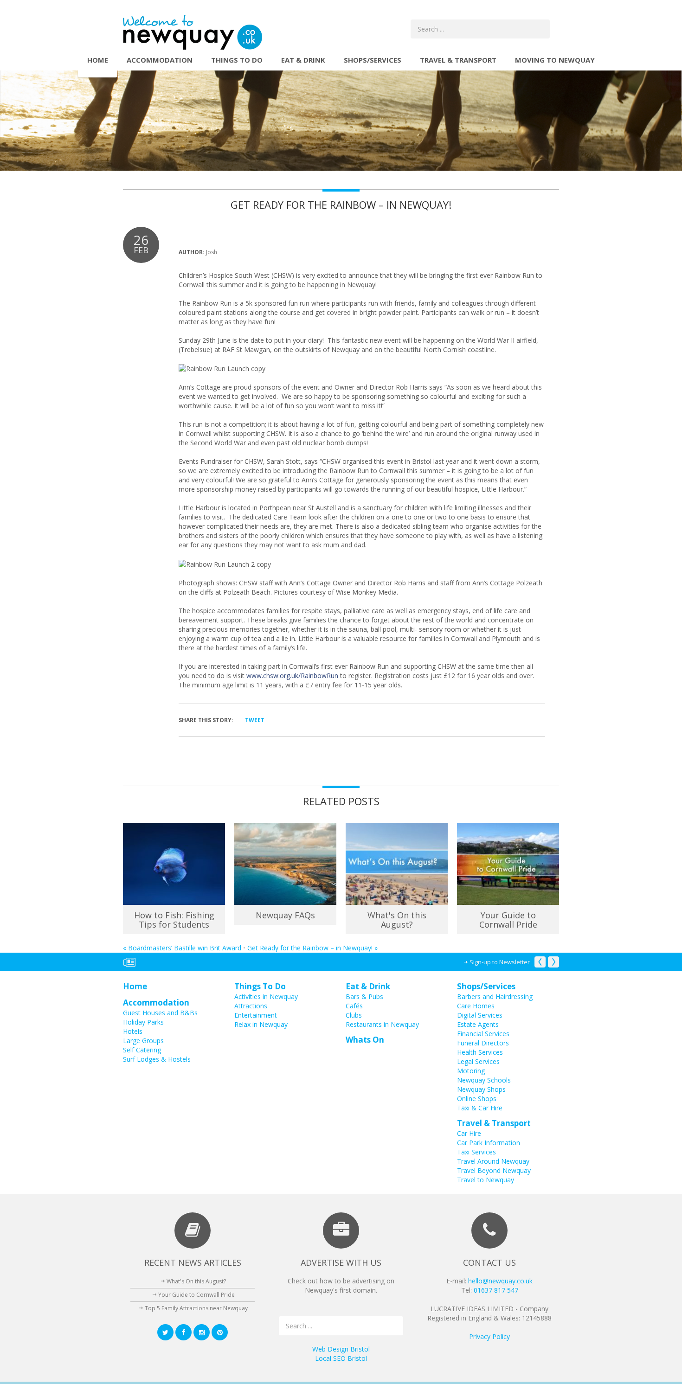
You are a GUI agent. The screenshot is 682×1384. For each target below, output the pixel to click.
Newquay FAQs (285, 915)
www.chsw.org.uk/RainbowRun (292, 675)
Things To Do (237, 59)
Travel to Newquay (485, 1179)
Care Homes (476, 1005)
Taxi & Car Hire (479, 1107)
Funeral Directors (483, 1042)
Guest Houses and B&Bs (160, 1012)
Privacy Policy (489, 1336)
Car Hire (469, 1133)
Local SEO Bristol (341, 1358)
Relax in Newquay (261, 1024)
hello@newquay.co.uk (500, 1280)
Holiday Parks (143, 1022)
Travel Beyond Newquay (494, 1170)
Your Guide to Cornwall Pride (508, 920)
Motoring (471, 1070)
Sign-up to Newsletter (500, 962)
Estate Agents (478, 1024)
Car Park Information (488, 1142)
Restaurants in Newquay (382, 1024)
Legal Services (478, 1061)
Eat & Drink (303, 59)
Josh (211, 252)
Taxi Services (476, 1151)
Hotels (132, 1031)
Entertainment (255, 1015)
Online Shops (476, 1098)
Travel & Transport (458, 59)
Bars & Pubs (364, 996)
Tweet (254, 720)
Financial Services (483, 1033)
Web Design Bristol (341, 1349)
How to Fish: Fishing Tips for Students (174, 920)
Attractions (250, 1005)
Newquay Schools (484, 1080)
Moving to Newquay (555, 59)
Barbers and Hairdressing (495, 996)
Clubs (354, 1015)
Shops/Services (372, 59)
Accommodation (160, 59)
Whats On (365, 1039)
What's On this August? (396, 920)
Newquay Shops (481, 1089)
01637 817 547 (496, 1290)
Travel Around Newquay (493, 1161)
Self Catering (142, 1049)
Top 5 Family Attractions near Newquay (196, 1308)
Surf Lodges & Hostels (157, 1059)
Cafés (354, 1005)
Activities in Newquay (266, 996)
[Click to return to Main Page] (192, 31)
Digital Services (479, 1015)
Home (97, 59)
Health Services (480, 1052)
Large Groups (143, 1040)
